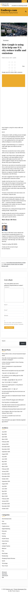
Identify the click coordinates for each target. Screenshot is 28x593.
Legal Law (4, 543)
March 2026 (5, 439)
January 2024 (5, 501)
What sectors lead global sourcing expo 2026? (13, 370)
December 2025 (6, 446)
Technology (6, 40)
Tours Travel (5, 565)
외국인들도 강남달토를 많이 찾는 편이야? (12, 379)
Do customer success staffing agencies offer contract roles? (12, 376)
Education (4, 531)
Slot (3, 577)
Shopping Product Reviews (8, 558)
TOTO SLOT (5, 575)
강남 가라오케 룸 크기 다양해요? (10, 382)
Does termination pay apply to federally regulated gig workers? (13, 420)
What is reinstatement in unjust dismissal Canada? (11, 367)
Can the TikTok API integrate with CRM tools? (13, 399)
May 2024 (4, 491)
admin (15, 57)
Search (3, 340)
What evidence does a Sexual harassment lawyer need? (14, 354)
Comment (7, 287)
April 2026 (4, 436)
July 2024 (4, 486)
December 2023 (6, 503)
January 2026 (5, 444)
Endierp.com (9, 10)
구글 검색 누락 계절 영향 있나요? (10, 373)
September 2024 (6, 481)
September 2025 (6, 451)
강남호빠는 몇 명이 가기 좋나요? (10, 389)
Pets (3, 551)
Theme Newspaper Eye (20, 589)
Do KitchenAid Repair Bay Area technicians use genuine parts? (13, 392)
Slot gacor (4, 572)
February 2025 (5, 469)
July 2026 (4, 431)
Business (4, 523)
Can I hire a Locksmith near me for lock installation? (11, 416)
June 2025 (4, 459)
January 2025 (5, 471)
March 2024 (5, 496)
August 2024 (5, 483)
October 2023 (5, 508)
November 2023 (6, 506)
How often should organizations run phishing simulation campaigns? (12, 358)
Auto (3, 521)
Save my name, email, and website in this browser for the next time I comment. (13, 323)
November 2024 (6, 476)
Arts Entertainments (6, 518)
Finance (4, 533)
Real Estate (5, 553)
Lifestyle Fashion (6, 546)
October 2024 (5, 478)
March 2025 (5, 466)
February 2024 (5, 498)
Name (6, 304)
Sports (3, 560)
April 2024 (4, 493)
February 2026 (5, 441)
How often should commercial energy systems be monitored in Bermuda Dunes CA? (13, 405)
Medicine (4, 548)
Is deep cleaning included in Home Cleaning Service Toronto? (12, 363)
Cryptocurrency (5, 526)
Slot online (4, 573)
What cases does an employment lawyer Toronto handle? (13, 396)
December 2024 (6, 474)
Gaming (4, 536)
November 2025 (6, 449)
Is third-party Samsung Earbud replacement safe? (14, 409)
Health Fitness (5, 538)
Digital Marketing (6, 528)
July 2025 (4, 456)
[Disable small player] (13, 80)
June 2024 (4, 488)
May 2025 (4, 461)
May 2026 (4, 434)
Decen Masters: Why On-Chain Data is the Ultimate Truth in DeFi (12, 412)
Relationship (5, 556)
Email (6, 310)
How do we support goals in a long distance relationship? (12, 385)
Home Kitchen (5, 541)
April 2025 (4, 464)
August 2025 (5, 454)
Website (6, 315)
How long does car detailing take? (10, 402)
